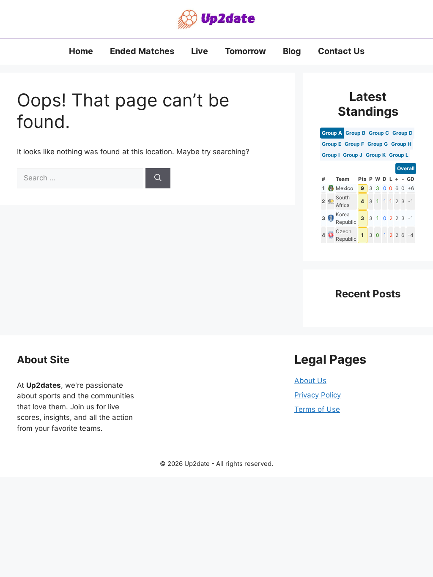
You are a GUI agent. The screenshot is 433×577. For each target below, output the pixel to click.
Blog (292, 51)
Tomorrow (245, 51)
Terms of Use (317, 409)
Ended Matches (142, 51)
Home (81, 51)
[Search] (157, 178)
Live (199, 51)
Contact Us (341, 51)
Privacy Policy (317, 395)
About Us (310, 380)
